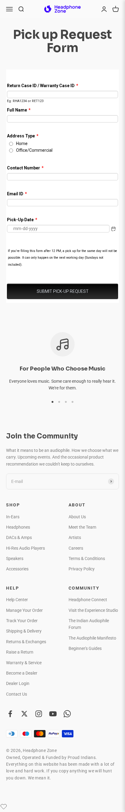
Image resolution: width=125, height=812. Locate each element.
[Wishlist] (3, 806)
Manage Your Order (24, 610)
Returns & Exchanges (26, 641)
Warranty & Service (24, 662)
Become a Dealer (21, 673)
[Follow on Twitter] (24, 714)
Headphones (18, 527)
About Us (77, 516)
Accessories (17, 568)
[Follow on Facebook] (10, 714)
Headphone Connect (88, 599)
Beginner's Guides (85, 648)
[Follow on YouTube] (53, 714)
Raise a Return (19, 652)
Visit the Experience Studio (93, 610)
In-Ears (12, 516)
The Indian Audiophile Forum (89, 624)
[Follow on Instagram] (39, 714)
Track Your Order (22, 620)
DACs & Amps (19, 537)
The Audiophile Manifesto (92, 638)
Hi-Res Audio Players (25, 548)
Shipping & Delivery (24, 631)
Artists (75, 537)
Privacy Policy (82, 568)
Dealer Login (17, 683)
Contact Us (16, 694)
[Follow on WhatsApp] (67, 714)
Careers (76, 548)
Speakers (14, 558)
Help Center (17, 599)
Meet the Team (82, 527)
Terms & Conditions (87, 558)
